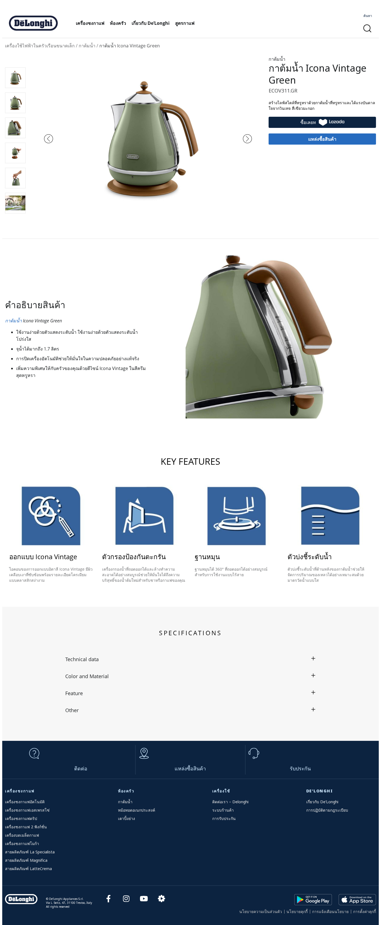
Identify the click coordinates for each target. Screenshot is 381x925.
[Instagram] (126, 898)
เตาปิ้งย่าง (126, 818)
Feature (74, 693)
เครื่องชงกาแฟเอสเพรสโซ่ (27, 810)
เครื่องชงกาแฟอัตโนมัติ (25, 801)
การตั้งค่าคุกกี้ (364, 911)
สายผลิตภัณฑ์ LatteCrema (28, 868)
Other (72, 710)
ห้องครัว (118, 23)
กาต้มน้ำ (13, 321)
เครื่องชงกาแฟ (90, 23)
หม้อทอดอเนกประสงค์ (136, 810)
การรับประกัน (224, 818)
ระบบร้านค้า (223, 810)
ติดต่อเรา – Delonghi (230, 801)
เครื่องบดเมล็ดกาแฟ (22, 835)
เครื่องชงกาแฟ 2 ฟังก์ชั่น (26, 826)
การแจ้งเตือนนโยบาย (330, 911)
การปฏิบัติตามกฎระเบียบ (327, 810)
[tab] (191, 659)
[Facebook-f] (108, 898)
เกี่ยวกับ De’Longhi (151, 23)
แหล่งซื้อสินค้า (190, 768)
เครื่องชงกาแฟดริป (21, 818)
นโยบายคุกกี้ (297, 911)
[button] (367, 28)
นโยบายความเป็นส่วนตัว (260, 911)
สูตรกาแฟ (184, 23)
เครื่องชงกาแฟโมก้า (22, 843)
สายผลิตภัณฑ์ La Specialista (30, 852)
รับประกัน (300, 768)
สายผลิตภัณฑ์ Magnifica (26, 860)
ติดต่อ (80, 768)
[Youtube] (143, 898)
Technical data (82, 659)
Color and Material (87, 676)
